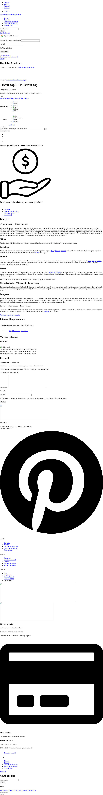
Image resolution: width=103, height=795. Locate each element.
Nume (2, 391)
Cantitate (3, 127)
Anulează (12, 125)
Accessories (32, 790)
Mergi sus (3, 771)
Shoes (10, 790)
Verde (26, 331)
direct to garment (60, 251)
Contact (6, 11)
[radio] (17, 102)
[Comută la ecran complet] (3, 792)
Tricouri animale (11, 80)
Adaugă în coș (5, 131)
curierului (46, 311)
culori (37, 252)
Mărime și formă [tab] (9, 213)
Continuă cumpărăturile (26, 67)
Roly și (94, 261)
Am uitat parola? (5, 55)
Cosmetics (25, 790)
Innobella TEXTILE (54, 272)
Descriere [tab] (7, 209)
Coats (19, 790)
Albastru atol (16, 331)
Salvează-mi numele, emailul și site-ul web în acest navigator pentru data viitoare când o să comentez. (34, 398)
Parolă (2, 44)
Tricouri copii (21, 80)
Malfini (99, 261)
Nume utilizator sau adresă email (10, 40)
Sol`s (89, 261)
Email (2, 394)
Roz (22, 331)
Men (1, 790)
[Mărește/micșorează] (1, 792)
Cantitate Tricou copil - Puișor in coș (14, 129)
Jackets (15, 790)
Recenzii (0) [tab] (8, 215)
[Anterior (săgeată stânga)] (1, 794)
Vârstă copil (4, 106)
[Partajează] (5, 792)
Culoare (4, 120)
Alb (10, 331)
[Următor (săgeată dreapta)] (3, 794)
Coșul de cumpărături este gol (9, 67)
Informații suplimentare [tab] (11, 211)
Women (5, 790)
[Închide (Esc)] (7, 792)
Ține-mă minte (7, 48)
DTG (52, 251)
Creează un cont (12, 57)
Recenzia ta (4, 387)
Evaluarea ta (4, 372)
